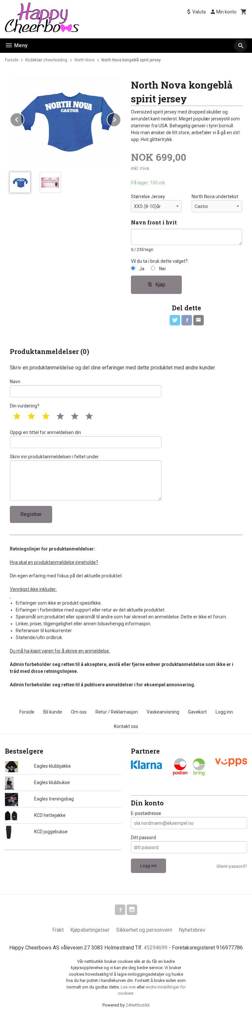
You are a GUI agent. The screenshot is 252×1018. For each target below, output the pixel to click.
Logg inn (224, 712)
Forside (11, 60)
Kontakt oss (126, 726)
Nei (162, 268)
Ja (141, 268)
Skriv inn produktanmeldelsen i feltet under (54, 456)
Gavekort (197, 712)
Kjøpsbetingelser (90, 930)
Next (120, 118)
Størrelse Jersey (148, 196)
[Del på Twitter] (175, 320)
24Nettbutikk (138, 1005)
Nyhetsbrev (192, 930)
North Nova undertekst (215, 196)
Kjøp (160, 284)
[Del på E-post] (198, 320)
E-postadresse (146, 813)
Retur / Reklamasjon (116, 712)
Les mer (129, 987)
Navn (15, 381)
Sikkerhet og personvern (144, 930)
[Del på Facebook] (186, 320)
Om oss (79, 712)
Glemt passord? (232, 866)
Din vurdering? (24, 405)
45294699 (155, 948)
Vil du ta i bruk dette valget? (159, 261)
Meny (20, 45)
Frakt (58, 930)
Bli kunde (52, 712)
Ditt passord (143, 837)
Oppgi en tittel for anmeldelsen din (45, 432)
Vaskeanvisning (163, 712)
